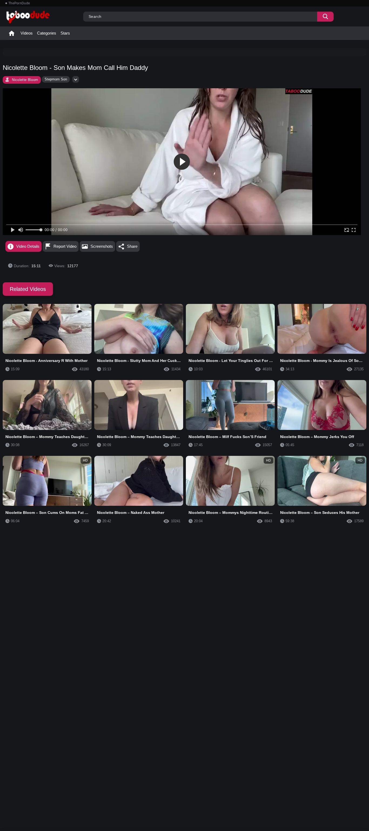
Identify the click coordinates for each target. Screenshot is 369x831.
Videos (27, 33)
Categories (46, 33)
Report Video (64, 246)
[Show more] (75, 79)
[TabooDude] (298, 91)
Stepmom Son (56, 79)
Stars (65, 33)
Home (11, 33)
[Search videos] (325, 17)
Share (132, 246)
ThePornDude (19, 3)
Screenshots (101, 246)
